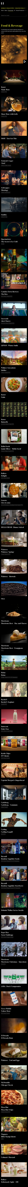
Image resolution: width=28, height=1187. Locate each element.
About (6, 10)
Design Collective (7, 8)
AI (14, 10)
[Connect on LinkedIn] (8, 67)
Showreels (10, 10)
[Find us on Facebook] (5, 67)
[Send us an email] (2, 67)
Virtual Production (20, 10)
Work (2, 10)
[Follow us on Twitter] (11, 67)
